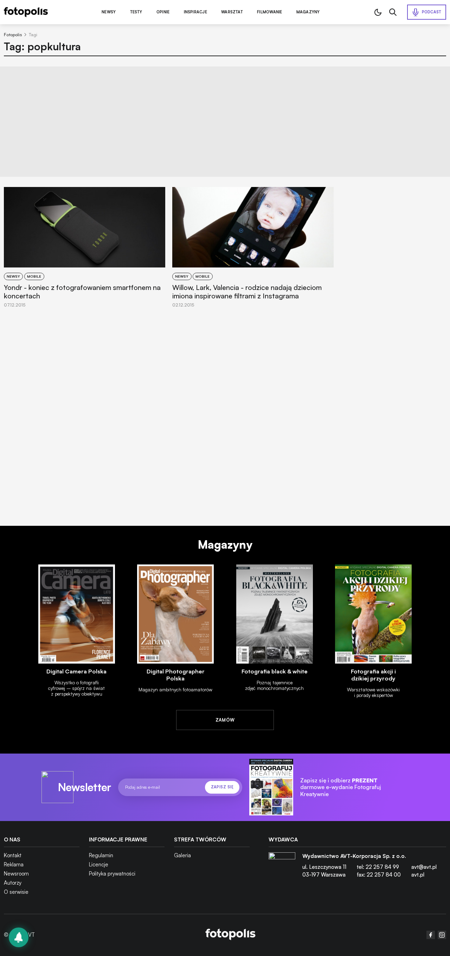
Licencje (98, 864)
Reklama (14, 864)
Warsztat (232, 12)
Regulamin (101, 855)
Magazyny (308, 12)
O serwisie (16, 892)
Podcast (432, 11)
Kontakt (12, 855)
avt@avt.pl (424, 867)
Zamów (225, 720)
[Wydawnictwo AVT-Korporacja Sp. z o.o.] (282, 868)
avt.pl (417, 874)
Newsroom (16, 873)
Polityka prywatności (112, 873)
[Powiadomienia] (18, 937)
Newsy (109, 12)
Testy (136, 12)
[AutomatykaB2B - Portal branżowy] (230, 935)
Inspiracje (195, 12)
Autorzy (12, 882)
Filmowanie (269, 12)
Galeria (182, 855)
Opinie (162, 12)
